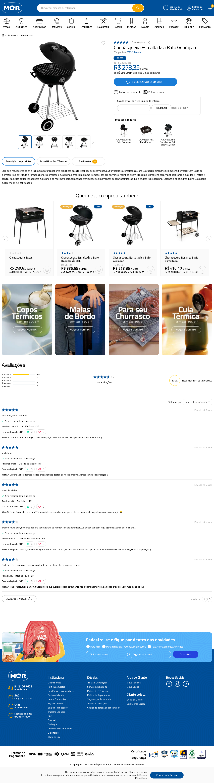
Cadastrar (186, 654)
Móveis (145, 27)
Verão (6, 27)
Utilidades (86, 27)
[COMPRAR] (47, 270)
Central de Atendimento (176, 8)
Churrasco (21, 27)
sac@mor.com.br (23, 697)
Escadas (131, 27)
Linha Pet (189, 27)
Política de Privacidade (141, 776)
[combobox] (90, 8)
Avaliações (85, 161)
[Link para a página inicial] (3, 35)
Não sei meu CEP (180, 107)
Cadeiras (159, 27)
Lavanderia (103, 27)
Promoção (205, 27)
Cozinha (71, 27)
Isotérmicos (39, 27)
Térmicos (57, 27)
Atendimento (23, 688)
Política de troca (156, 92)
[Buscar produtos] (138, 8)
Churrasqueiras (26, 35)
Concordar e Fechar (166, 775)
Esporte (174, 27)
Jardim (118, 27)
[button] (127, 92)
